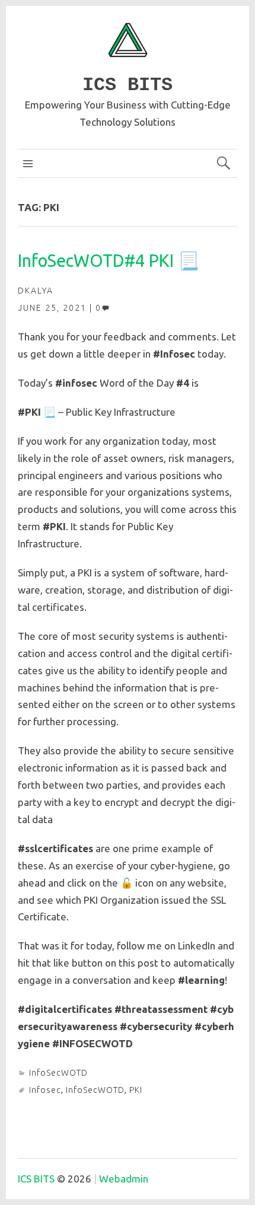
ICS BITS (127, 85)
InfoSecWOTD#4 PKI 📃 (108, 260)
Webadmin (123, 1178)
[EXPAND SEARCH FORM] (223, 163)
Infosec (45, 1090)
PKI (135, 1090)
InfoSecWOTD (58, 1073)
